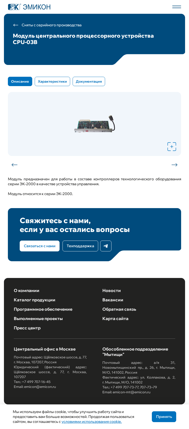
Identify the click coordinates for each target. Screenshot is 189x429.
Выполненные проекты (38, 318)
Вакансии (112, 299)
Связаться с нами (39, 246)
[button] (15, 165)
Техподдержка (80, 246)
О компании (26, 290)
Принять (164, 416)
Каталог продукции (34, 299)
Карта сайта (115, 318)
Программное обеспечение (43, 309)
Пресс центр (27, 327)
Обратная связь (119, 309)
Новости (111, 290)
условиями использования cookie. (92, 421)
